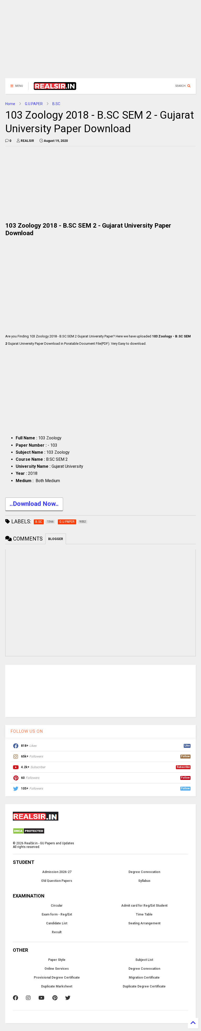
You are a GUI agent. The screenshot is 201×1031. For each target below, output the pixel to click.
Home (10, 104)
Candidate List (56, 923)
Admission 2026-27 (56, 872)
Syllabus (144, 881)
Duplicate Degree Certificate (144, 986)
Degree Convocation (144, 872)
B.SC (56, 104)
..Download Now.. (34, 503)
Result (57, 932)
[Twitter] (67, 997)
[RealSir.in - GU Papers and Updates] (55, 88)
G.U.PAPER (34, 104)
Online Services (56, 969)
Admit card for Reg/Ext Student (144, 905)
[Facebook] (15, 997)
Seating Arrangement (144, 923)
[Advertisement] (100, 41)
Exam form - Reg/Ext (57, 914)
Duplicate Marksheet (56, 986)
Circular (57, 905)
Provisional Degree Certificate (57, 977)
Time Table (144, 914)
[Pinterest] (54, 997)
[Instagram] (28, 997)
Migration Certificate (144, 977)
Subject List (144, 960)
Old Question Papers (56, 881)
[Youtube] (41, 997)
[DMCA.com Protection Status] (28, 833)
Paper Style (56, 960)
